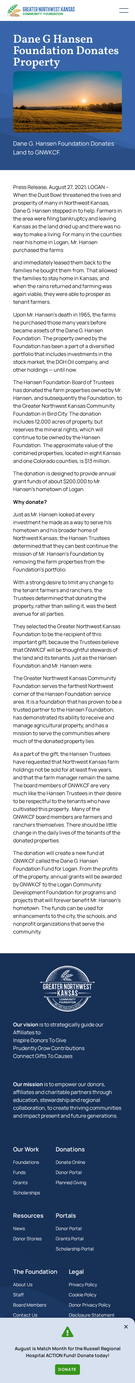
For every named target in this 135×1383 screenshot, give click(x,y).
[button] (126, 1326)
